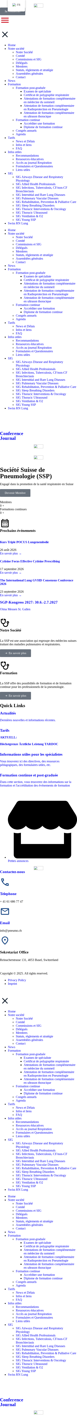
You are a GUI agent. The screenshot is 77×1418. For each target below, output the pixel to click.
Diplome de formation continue (43, 1093)
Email (5, 923)
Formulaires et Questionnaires (34, 1132)
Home (12, 1011)
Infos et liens (24, 1111)
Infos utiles (15, 1118)
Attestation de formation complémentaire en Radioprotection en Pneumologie (49, 1073)
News (11, 1047)
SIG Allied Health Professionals (35, 1150)
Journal (8, 1404)
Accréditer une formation (39, 1089)
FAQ (19, 1114)
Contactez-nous (12, 872)
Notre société (16, 1015)
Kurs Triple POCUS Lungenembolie (24, 542)
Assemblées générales (29, 1040)
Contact (20, 1043)
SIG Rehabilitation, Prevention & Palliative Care (46, 1168)
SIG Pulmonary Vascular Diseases (37, 1164)
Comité (20, 1022)
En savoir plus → (11, 553)
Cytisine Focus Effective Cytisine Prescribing (30, 561)
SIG (10, 1139)
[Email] (5, 911)
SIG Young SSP (26, 1186)
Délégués (21, 1029)
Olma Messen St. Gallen (15, 609)
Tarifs (11, 1104)
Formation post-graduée (30, 1054)
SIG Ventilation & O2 (29, 1182)
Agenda (21, 1100)
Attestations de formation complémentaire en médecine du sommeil (49, 1066)
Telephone (8, 894)
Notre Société (24, 1018)
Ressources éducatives (30, 1125)
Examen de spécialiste (37, 1057)
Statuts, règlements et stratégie (34, 1036)
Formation (14, 1050)
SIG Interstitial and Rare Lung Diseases (40, 1161)
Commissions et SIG (28, 1025)
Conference (11, 1399)
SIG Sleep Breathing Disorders (35, 1171)
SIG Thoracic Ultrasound (31, 1179)
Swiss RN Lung (18, 1189)
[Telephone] (5, 882)
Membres (21, 1032)
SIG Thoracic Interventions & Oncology (41, 1175)
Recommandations (27, 1122)
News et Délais (25, 1107)
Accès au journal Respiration (34, 1129)
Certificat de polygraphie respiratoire (46, 1061)
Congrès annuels (26, 1097)
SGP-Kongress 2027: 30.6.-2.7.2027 (29, 602)
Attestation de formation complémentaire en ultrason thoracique (49, 1080)
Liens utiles (23, 1136)
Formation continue (28, 1086)
